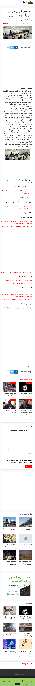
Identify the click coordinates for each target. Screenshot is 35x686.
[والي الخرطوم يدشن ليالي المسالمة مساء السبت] (9, 610)
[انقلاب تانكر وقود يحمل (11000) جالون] (9, 522)
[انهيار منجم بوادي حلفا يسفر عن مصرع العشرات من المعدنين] (25, 555)
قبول (18, 684)
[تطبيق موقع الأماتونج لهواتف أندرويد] (19, 586)
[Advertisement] (17, 68)
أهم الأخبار (5, 23)
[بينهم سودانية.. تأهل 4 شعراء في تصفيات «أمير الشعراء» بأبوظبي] (9, 644)
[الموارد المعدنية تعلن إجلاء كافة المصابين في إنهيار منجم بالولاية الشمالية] (9, 538)
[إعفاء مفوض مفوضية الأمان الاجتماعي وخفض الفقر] (9, 387)
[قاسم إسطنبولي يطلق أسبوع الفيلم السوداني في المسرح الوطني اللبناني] (25, 644)
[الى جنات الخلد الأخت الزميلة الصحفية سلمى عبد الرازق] (25, 387)
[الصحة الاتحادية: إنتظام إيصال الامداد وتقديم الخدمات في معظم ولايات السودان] (25, 404)
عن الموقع (24, 672)
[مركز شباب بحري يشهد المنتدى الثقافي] (9, 627)
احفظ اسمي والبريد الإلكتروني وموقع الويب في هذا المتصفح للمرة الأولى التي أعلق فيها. (18, 461)
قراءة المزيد (12, 684)
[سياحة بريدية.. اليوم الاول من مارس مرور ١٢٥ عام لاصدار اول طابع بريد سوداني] (25, 627)
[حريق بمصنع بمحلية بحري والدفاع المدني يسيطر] (25, 522)
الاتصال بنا (14, 672)
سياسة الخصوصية (19, 674)
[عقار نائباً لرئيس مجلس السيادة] (9, 404)
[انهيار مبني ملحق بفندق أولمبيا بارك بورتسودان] (9, 555)
